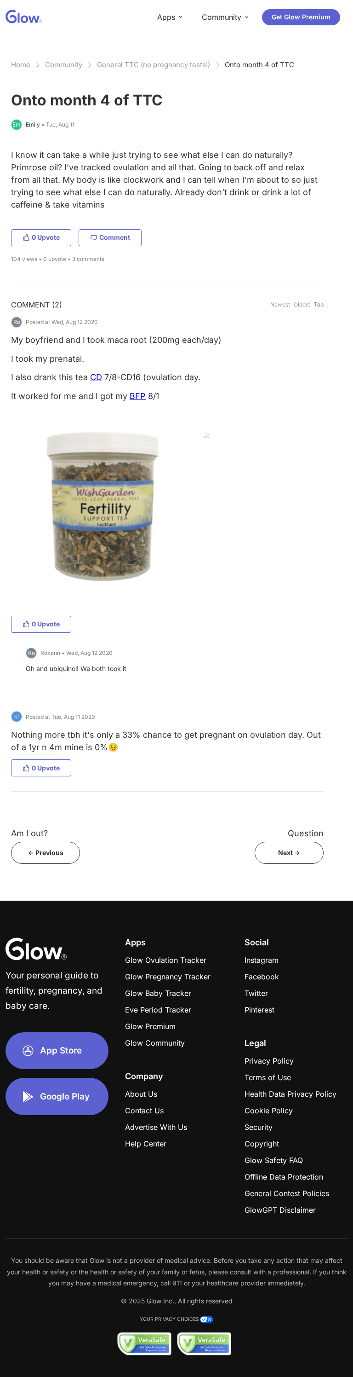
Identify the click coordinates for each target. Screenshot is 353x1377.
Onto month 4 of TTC (259, 64)
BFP (138, 396)
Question (306, 833)
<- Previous (45, 852)
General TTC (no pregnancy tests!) (153, 64)
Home (20, 64)
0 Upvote (46, 237)
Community (63, 64)
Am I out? (29, 833)
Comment (114, 237)
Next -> (289, 852)
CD (96, 377)
